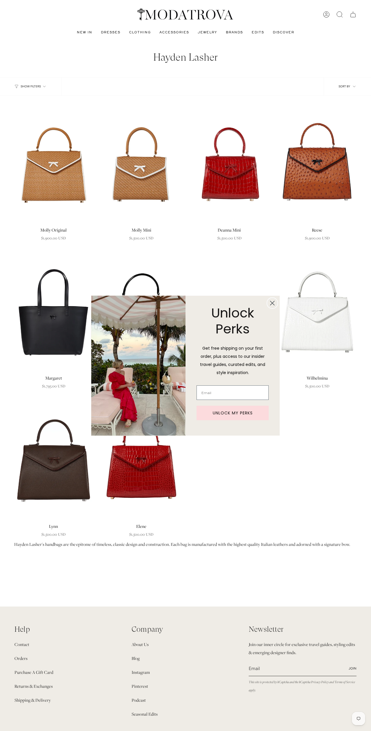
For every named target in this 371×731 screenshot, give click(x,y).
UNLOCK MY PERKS (233, 413)
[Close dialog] (272, 303)
